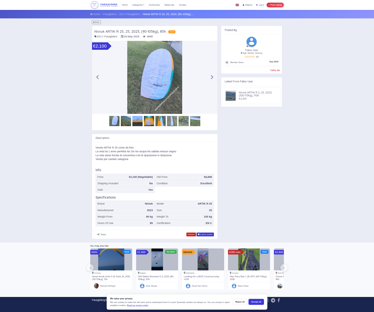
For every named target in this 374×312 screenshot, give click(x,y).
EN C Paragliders (130, 14)
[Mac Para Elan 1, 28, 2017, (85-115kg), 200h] (249, 259)
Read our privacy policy (137, 305)
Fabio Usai (251, 50)
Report (192, 234)
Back (97, 22)
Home (125, 5)
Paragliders (109, 14)
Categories (137, 5)
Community (154, 5)
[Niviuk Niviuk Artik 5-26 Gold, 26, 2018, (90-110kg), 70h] (111, 259)
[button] (97, 77)
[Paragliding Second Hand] (104, 5)
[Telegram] (273, 301)
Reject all (240, 302)
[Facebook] (278, 301)
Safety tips (169, 5)
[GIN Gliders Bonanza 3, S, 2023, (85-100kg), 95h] (157, 259)
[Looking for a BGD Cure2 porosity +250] (203, 259)
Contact (182, 5)
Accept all (256, 302)
